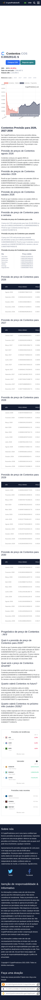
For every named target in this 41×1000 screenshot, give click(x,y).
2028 (25, 77)
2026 (15, 77)
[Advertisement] (20, 21)
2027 (20, 77)
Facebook (29, 875)
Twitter (10, 875)
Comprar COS (13, 62)
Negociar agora (27, 62)
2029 (29, 77)
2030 (34, 77)
